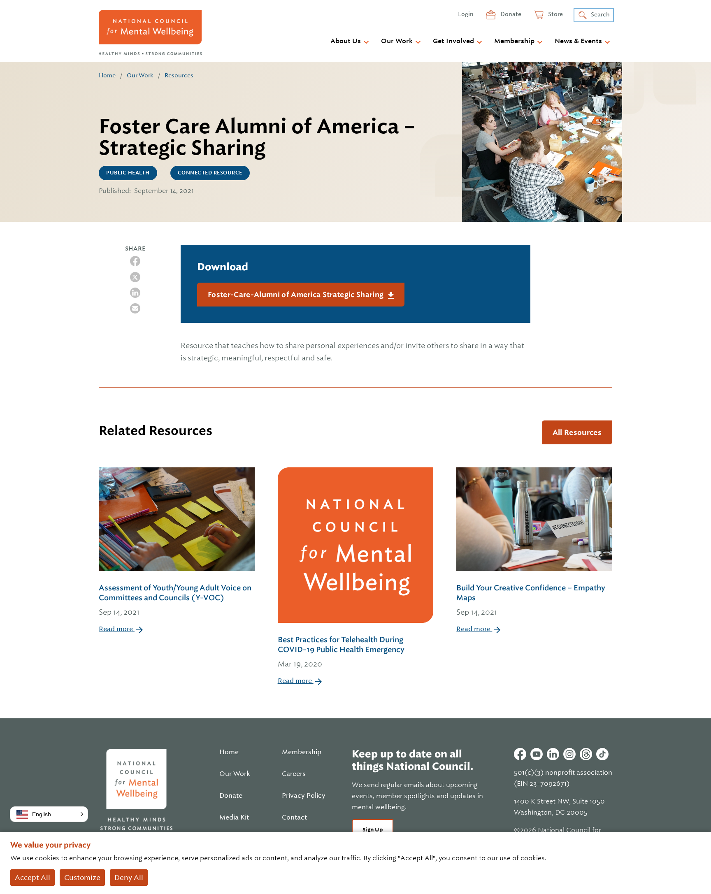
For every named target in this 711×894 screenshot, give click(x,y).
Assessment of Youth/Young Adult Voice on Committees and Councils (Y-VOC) (175, 600)
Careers (294, 774)
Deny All (128, 877)
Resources (179, 75)
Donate (510, 14)
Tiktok (602, 754)
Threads (586, 754)
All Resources (577, 432)
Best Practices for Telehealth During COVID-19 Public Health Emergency (341, 652)
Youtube (536, 754)
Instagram (569, 754)
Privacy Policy (303, 796)
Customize (82, 877)
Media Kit (234, 817)
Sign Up (372, 829)
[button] (49, 814)
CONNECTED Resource (210, 173)
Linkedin (553, 754)
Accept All (32, 877)
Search (600, 14)
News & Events (578, 41)
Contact (294, 817)
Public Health (128, 173)
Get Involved (453, 41)
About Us (345, 41)
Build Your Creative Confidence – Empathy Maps (530, 600)
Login (466, 14)
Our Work (397, 41)
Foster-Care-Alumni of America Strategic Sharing (297, 294)
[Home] (150, 32)
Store (555, 14)
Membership (514, 41)
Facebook (520, 754)
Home (107, 75)
